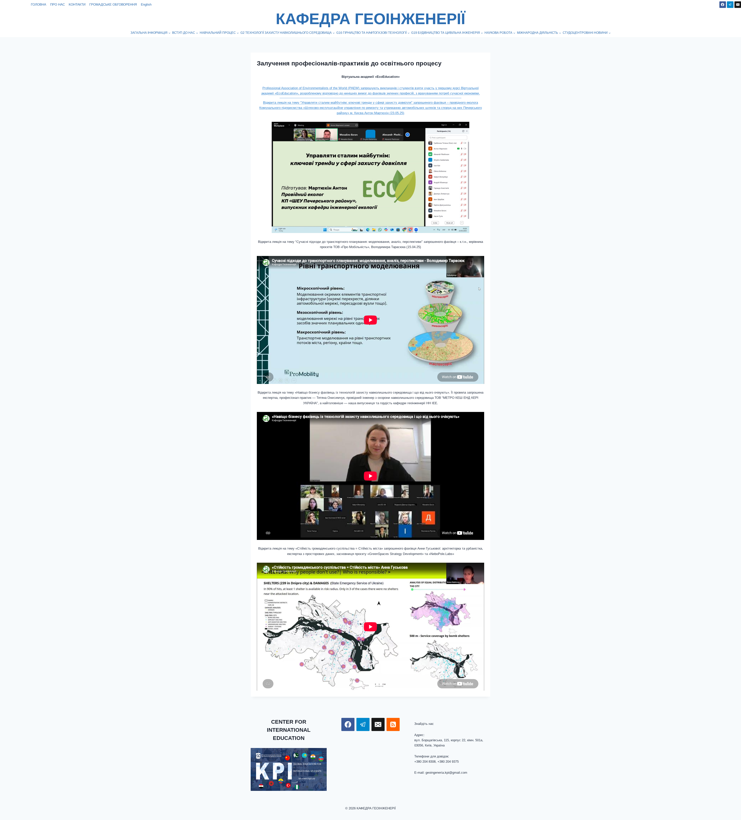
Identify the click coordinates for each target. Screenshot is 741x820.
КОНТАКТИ (77, 4)
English (146, 4)
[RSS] (393, 724)
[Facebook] (722, 4)
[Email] (737, 4)
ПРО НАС (57, 4)
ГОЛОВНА (38, 4)
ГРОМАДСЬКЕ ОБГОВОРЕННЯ (113, 4)
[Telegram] (730, 4)
